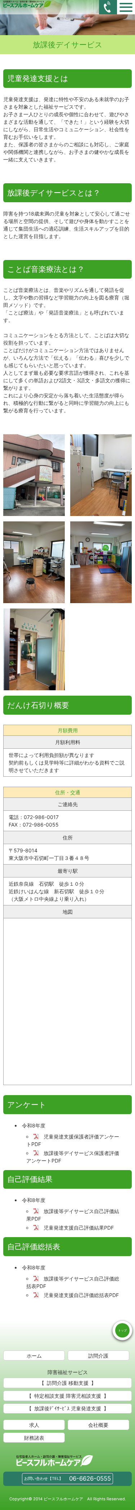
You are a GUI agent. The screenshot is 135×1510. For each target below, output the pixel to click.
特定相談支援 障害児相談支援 (67, 1396)
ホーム (34, 1356)
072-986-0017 (41, 817)
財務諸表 (34, 1438)
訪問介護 (98, 1356)
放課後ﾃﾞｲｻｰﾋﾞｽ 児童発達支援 (67, 1408)
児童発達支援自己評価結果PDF (79, 1228)
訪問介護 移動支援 (68, 1383)
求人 (34, 1425)
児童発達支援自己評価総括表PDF (81, 1295)
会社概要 (98, 1425)
